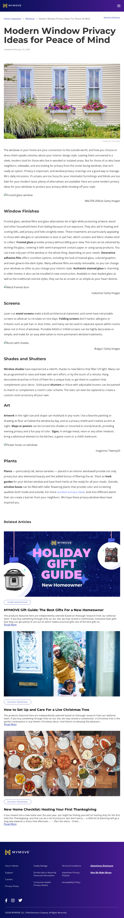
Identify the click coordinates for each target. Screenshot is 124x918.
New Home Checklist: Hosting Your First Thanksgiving (50, 809)
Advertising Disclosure (101, 866)
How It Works (11, 866)
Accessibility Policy (71, 882)
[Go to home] (12, 6)
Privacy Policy (12, 886)
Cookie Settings (40, 866)
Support (9, 872)
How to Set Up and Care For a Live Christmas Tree (46, 710)
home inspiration (12, 18)
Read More (10, 624)
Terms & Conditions (71, 866)
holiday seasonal (17, 702)
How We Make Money (101, 872)
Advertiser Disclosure (112, 17)
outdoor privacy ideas (71, 492)
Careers (9, 879)
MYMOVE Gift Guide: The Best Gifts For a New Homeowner (54, 610)
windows (30, 18)
